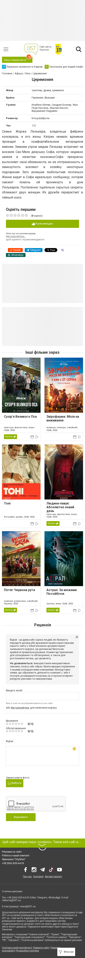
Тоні (7, 503)
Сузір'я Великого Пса (20, 416)
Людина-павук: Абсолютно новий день (60, 507)
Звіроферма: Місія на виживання (62, 418)
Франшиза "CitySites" (14, 859)
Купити (9, 436)
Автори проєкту (53, 876)
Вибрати (16, 782)
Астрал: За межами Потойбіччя (61, 592)
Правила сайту (41, 947)
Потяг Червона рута (19, 590)
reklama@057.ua (11, 900)
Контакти (38, 876)
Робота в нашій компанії (15, 855)
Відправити (21, 817)
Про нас (27, 876)
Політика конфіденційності (17, 947)
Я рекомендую (44, 223)
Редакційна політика (27, 950)
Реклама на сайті (12, 851)
